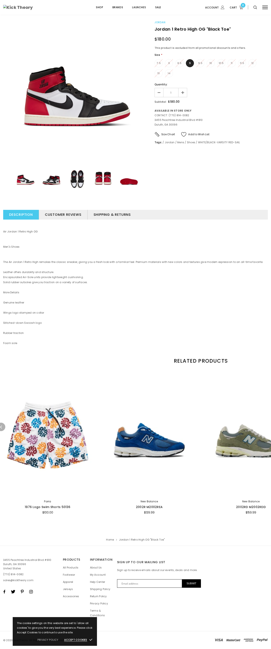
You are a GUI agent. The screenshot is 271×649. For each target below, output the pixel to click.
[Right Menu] (265, 7)
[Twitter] (13, 592)
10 (210, 63)
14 (169, 73)
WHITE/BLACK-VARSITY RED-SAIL (219, 142)
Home (110, 539)
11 (231, 63)
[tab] (200, 360)
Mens (180, 142)
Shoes (191, 142)
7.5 (158, 63)
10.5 (221, 63)
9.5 (200, 63)
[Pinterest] (22, 592)
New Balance (149, 501)
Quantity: (161, 84)
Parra (47, 501)
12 (252, 63)
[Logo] (35, 7)
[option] (77, 92)
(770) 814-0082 (13, 574)
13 (158, 73)
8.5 (179, 63)
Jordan (160, 22)
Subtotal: (161, 102)
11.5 (242, 63)
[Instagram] (31, 592)
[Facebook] (4, 592)
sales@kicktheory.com (18, 580)
